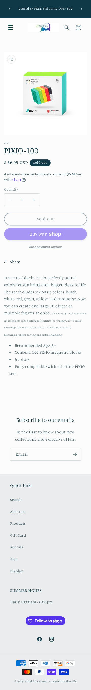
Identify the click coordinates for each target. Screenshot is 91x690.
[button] (10, 27)
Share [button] (15, 262)
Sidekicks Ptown (36, 681)
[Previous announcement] (9, 8)
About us (18, 511)
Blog (14, 559)
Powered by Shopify (63, 681)
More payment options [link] (45, 247)
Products (18, 523)
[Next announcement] (81, 8)
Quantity (11, 189)
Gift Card (18, 535)
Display (16, 571)
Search (16, 499)
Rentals (16, 547)
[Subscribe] (75, 454)
